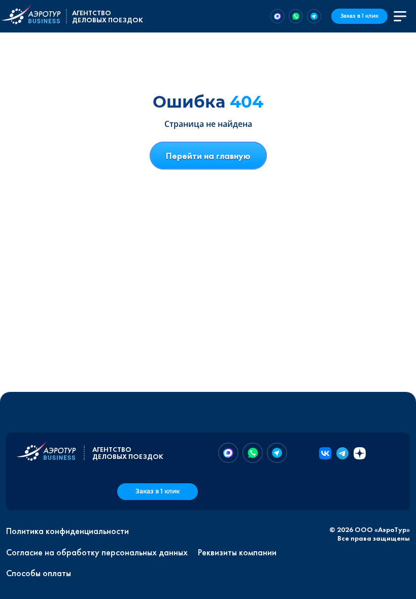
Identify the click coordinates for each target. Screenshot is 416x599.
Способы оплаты (38, 573)
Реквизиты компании (237, 552)
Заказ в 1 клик (359, 16)
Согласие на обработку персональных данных (97, 552)
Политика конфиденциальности (67, 531)
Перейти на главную (208, 155)
